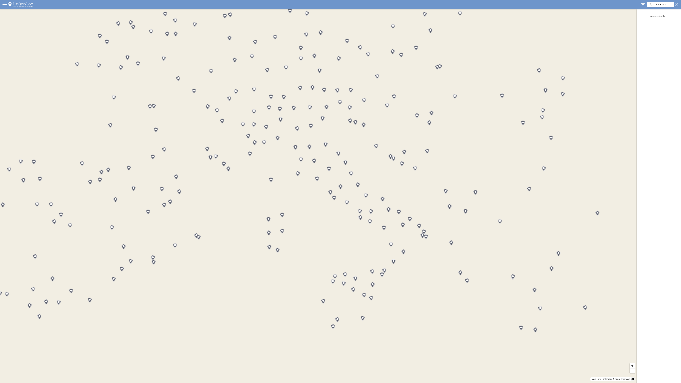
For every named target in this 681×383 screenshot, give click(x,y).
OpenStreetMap (622, 379)
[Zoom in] (632, 365)
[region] (318, 196)
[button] (138, 63)
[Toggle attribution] (633, 379)
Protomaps (607, 379)
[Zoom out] (632, 370)
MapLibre (596, 379)
